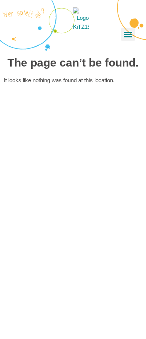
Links (25, 286)
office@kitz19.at (38, 184)
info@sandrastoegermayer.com (57, 252)
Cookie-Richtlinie (39, 319)
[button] (128, 34)
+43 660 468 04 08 (41, 243)
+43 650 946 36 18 (41, 175)
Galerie (27, 277)
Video (26, 268)
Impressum (33, 301)
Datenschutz (34, 310)
